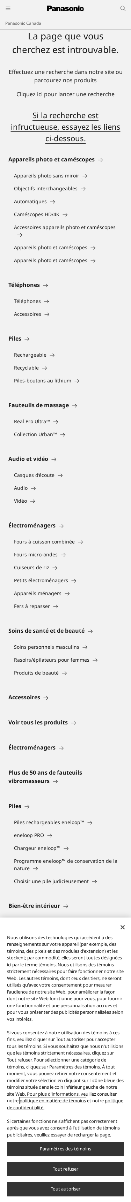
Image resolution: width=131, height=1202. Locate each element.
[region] (65, 1060)
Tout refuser (66, 1169)
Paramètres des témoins (66, 1149)
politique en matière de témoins (53, 1100)
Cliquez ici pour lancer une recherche (65, 94)
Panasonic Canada (23, 23)
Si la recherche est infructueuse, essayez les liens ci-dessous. (66, 126)
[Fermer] (122, 927)
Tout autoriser (66, 1189)
